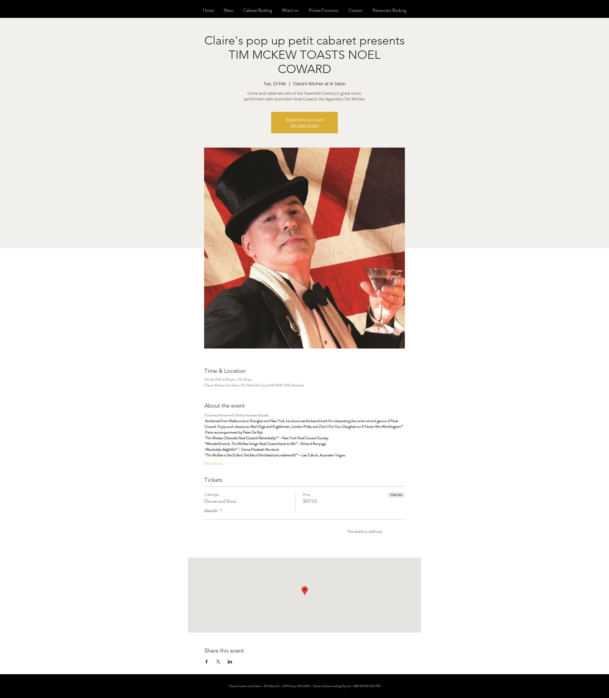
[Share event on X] (218, 661)
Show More (212, 463)
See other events (304, 125)
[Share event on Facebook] (206, 661)
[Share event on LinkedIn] (230, 661)
